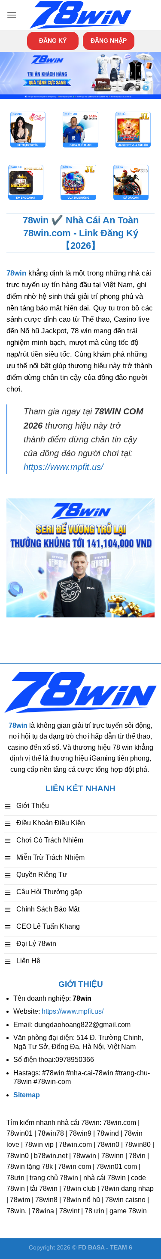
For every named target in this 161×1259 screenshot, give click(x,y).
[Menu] (11, 14)
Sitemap (26, 1095)
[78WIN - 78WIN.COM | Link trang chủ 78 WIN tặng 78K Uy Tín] (81, 15)
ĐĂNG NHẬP (109, 41)
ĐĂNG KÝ (53, 41)
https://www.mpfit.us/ (63, 467)
